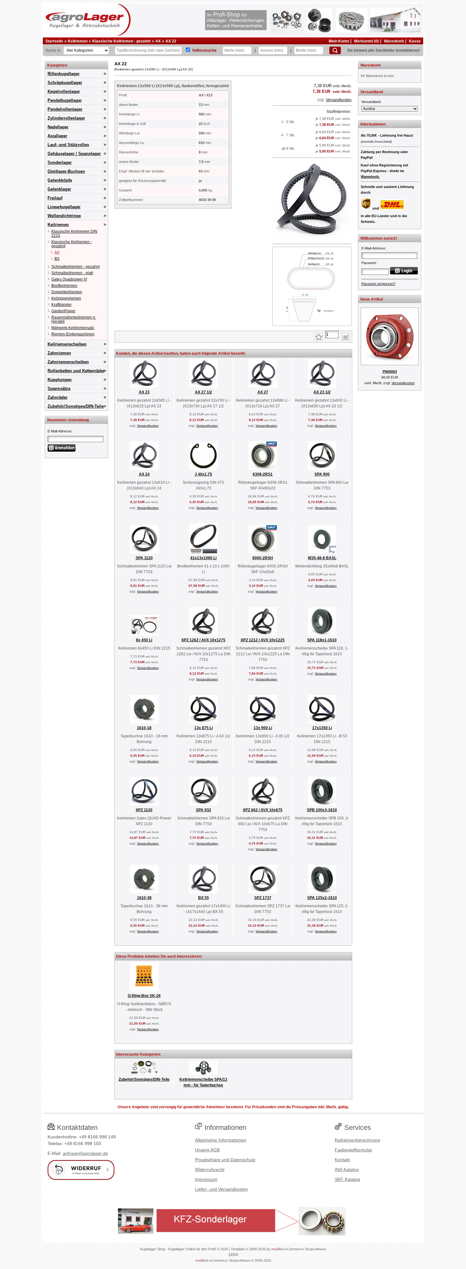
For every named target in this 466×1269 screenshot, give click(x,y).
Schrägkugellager (65, 82)
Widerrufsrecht (209, 1169)
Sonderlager (60, 162)
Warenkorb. (370, 176)
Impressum (206, 1179)
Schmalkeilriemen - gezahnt (75, 266)
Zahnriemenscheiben (68, 361)
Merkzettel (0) (366, 41)
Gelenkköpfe (60, 180)
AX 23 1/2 (322, 392)
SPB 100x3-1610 (322, 810)
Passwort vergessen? (378, 284)
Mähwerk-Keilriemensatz (72, 328)
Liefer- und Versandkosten (221, 1189)
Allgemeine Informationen (220, 1140)
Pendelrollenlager (65, 109)
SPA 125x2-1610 (322, 898)
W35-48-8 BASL (322, 558)
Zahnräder (58, 397)
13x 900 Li (263, 728)
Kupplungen (60, 379)
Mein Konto (339, 41)
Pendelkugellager (65, 100)
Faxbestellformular (353, 1149)
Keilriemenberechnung (357, 1140)
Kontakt (342, 1159)
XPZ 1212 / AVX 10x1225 (263, 640)
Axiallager (57, 135)
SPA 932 (203, 810)
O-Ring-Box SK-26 (144, 996)
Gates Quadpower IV (69, 279)
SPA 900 (322, 474)
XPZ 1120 (144, 810)
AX (158, 41)
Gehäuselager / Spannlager (74, 153)
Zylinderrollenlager (66, 118)
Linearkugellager (64, 206)
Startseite (54, 41)
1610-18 (144, 728)
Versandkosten (339, 100)
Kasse (415, 41)
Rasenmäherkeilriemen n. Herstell (73, 319)
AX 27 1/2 (203, 392)
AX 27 (262, 392)
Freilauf (55, 198)
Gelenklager (59, 189)
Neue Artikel (371, 299)
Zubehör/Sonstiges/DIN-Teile (76, 406)
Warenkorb (394, 41)
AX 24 (144, 474)
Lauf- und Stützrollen (68, 144)
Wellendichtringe (64, 215)
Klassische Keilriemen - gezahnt (121, 41)
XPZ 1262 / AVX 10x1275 (203, 640)
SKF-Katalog (347, 1179)
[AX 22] (312, 238)
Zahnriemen (59, 353)
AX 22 (170, 41)
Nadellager (58, 127)
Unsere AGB (207, 1149)
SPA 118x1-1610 (322, 640)
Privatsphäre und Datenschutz (225, 1159)
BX (57, 258)
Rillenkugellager (64, 73)
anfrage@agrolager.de (85, 1153)
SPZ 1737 (262, 898)
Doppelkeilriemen (66, 292)
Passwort (368, 263)
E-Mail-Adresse (59, 431)
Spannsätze (59, 388)
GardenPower (63, 311)
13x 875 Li (203, 728)
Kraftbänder (61, 304)
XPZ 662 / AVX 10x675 (262, 810)
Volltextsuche (204, 50)
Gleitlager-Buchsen (66, 171)
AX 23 (144, 392)
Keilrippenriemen (66, 298)
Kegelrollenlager (64, 91)
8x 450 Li (144, 640)
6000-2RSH (262, 558)
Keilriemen (77, 41)
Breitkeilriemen (64, 285)
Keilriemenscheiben (67, 344)
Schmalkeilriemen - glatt (72, 273)
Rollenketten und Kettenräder (76, 370)
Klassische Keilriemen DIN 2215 (74, 233)
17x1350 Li (322, 728)
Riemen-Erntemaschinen (72, 334)
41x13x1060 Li (203, 558)
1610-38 (144, 898)
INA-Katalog (347, 1169)
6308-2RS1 (263, 474)
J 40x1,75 (203, 474)
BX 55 (203, 898)
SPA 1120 (144, 558)
